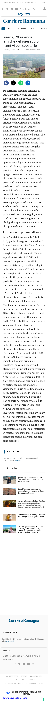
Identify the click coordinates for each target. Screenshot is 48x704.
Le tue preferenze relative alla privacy (26, 693)
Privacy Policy (19, 679)
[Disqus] (24, 577)
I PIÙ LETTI (14, 468)
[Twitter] (7, 9)
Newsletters (25, 9)
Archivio (5, 50)
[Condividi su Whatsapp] (21, 83)
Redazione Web (17, 50)
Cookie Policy (36, 676)
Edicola (31, 679)
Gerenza (24, 676)
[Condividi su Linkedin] (28, 83)
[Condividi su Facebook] (6, 83)
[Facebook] (2, 9)
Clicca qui (19, 460)
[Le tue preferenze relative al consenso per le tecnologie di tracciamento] (43, 699)
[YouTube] (16, 9)
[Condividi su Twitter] (13, 83)
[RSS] (33, 664)
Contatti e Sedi (12, 676)
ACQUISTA (24, 14)
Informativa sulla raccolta (15, 698)
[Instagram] (11, 9)
